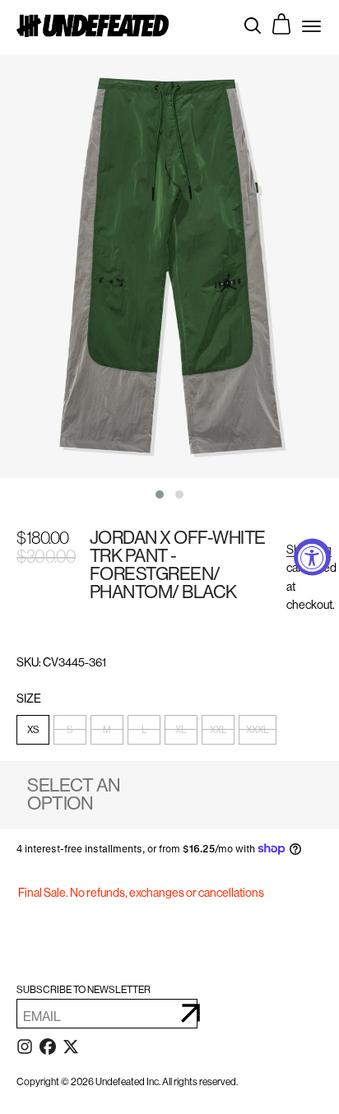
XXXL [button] (257, 730)
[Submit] (190, 1013)
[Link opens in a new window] (24, 1050)
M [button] (107, 730)
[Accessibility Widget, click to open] (312, 557)
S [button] (70, 730)
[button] (160, 494)
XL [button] (181, 730)
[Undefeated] (92, 25)
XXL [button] (218, 730)
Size (29, 699)
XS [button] (33, 730)
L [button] (144, 730)
